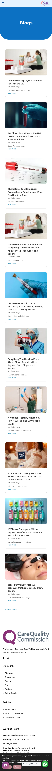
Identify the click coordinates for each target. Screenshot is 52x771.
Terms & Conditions (14, 713)
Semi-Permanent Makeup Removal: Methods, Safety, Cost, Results (25, 587)
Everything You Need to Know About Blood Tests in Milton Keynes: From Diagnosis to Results (23, 364)
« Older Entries (11, 609)
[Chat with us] (5, 765)
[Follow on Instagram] (8, 658)
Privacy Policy (11, 709)
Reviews (8, 689)
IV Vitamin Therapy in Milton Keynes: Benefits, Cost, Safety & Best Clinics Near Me (25, 532)
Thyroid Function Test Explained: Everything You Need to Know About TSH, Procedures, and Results (25, 249)
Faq (6, 685)
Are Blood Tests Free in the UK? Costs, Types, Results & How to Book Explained (24, 136)
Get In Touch (11, 693)
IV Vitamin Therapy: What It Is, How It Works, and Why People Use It (24, 420)
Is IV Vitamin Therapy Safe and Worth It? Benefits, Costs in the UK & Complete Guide (24, 476)
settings (20, 762)
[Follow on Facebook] (3, 658)
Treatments (10, 677)
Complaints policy (13, 717)
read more (12, 93)
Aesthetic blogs (14, 86)
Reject (17, 767)
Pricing (8, 681)
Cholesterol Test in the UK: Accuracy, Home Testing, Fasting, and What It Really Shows (26, 306)
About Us (9, 673)
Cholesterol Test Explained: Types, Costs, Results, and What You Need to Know (25, 192)
